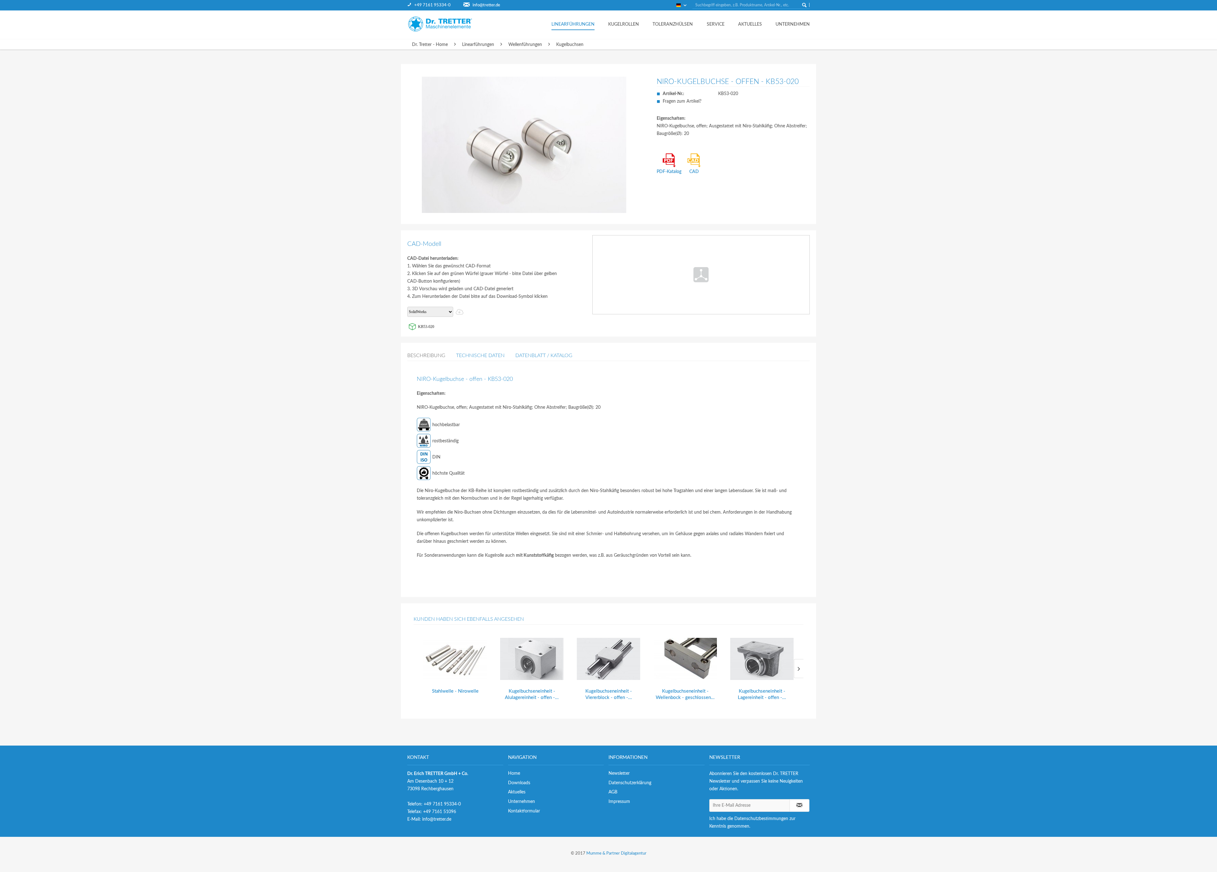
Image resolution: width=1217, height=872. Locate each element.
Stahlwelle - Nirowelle (455, 691)
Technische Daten (480, 355)
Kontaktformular (524, 811)
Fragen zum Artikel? (682, 101)
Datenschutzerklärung (629, 783)
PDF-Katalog (669, 172)
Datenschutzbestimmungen (761, 819)
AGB (612, 792)
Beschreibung (426, 355)
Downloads (519, 783)
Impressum (619, 801)
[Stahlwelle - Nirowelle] (455, 659)
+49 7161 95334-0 (432, 5)
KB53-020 (426, 326)
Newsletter (619, 773)
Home (514, 773)
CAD (694, 172)
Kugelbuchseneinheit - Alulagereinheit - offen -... (532, 694)
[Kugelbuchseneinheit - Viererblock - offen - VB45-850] (608, 659)
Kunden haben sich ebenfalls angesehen (469, 619)
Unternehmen (521, 801)
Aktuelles (516, 792)
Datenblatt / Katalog (543, 355)
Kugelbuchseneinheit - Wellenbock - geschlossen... (685, 694)
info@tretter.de (486, 5)
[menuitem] (435, 5)
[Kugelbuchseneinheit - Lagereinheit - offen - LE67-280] (761, 659)
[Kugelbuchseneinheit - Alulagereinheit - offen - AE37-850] (531, 659)
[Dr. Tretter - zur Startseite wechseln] (445, 24)
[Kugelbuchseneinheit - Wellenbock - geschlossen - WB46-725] (685, 659)
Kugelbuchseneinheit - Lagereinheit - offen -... (762, 694)
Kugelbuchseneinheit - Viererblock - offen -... (608, 694)
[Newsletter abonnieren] (799, 805)
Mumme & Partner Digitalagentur (616, 853)
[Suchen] (804, 5)
